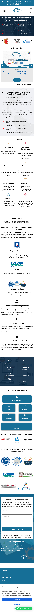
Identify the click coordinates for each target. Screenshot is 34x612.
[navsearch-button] (31, 13)
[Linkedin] (25, 415)
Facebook (25, 409)
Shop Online (16, 428)
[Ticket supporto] (17, 397)
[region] (17, 598)
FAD (9, 409)
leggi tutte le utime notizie (25, 84)
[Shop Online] (16, 424)
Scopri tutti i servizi (23, 33)
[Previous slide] (3, 66)
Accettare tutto (17, 599)
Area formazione (6, 577)
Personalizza (17, 604)
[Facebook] (25, 406)
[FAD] (9, 406)
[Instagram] (9, 415)
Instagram (9, 418)
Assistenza (5, 574)
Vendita (4, 580)
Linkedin (25, 418)
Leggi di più (17, 79)
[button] (4, 11)
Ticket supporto (17, 400)
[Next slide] (31, 66)
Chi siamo (4, 570)
